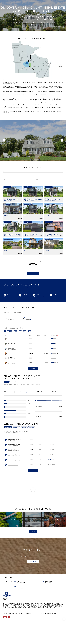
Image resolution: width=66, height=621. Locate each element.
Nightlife (30, 331)
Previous (4, 140)
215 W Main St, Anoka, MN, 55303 (13, 465)
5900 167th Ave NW (11, 358)
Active (20, 331)
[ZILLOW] (9, 617)
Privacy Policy (52, 613)
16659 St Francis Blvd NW (12, 363)
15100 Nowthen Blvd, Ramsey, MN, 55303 (14, 455)
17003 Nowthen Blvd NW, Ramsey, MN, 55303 (15, 460)
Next (62, 140)
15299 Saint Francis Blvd (12, 349)
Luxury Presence (28, 613)
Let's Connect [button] (33, 561)
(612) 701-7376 (48, 582)
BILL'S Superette (11, 348)
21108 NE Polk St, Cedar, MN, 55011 (13, 445)
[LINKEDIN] (6, 617)
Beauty (25, 331)
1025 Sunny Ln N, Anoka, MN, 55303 (13, 450)
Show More (33, 470)
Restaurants (10, 331)
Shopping (16, 331)
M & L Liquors (10, 357)
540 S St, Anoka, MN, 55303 (12, 440)
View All (33, 531)
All (5, 331)
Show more (33, 368)
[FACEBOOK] (4, 617)
